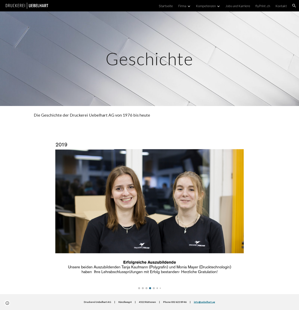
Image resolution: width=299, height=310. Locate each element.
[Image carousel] (149, 209)
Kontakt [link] (281, 6)
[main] (149, 58)
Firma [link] (182, 6)
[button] (294, 6)
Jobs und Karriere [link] (237, 6)
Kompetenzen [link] (206, 6)
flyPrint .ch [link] (262, 6)
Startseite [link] (166, 6)
